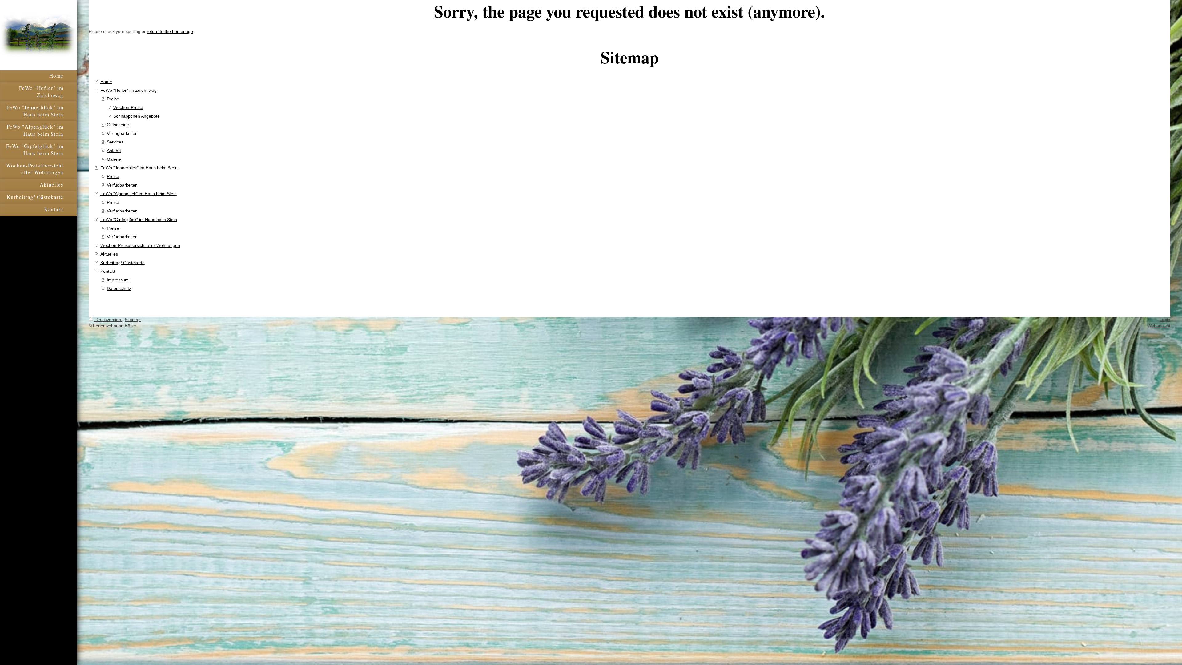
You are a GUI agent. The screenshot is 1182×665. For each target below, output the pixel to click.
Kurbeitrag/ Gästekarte (122, 262)
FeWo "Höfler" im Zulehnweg (128, 90)
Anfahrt (114, 150)
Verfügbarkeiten (122, 133)
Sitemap (133, 319)
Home (106, 81)
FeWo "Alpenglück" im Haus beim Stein (138, 193)
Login (1165, 319)
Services (115, 141)
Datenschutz (119, 288)
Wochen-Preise (128, 107)
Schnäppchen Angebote (136, 116)
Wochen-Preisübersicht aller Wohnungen (140, 245)
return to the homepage (170, 31)
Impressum (118, 279)
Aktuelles (109, 254)
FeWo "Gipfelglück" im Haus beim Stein (138, 219)
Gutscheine (118, 124)
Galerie (114, 159)
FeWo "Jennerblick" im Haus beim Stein (139, 167)
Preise (113, 98)
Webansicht (1159, 325)
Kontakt (107, 271)
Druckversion (108, 319)
